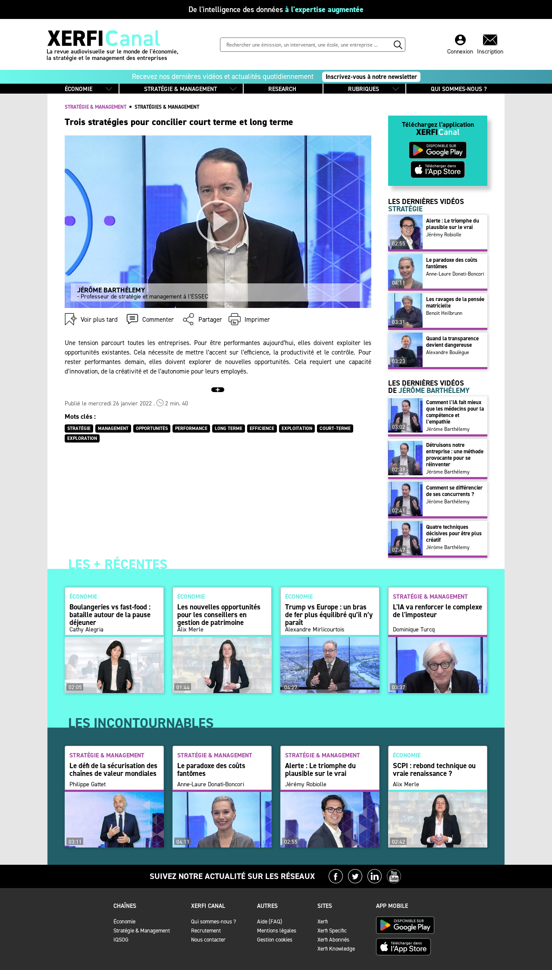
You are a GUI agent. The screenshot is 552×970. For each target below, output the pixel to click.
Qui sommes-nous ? (213, 921)
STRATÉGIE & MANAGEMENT (180, 89)
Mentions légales (276, 930)
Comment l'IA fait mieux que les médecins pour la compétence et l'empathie (455, 412)
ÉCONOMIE (78, 89)
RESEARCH (282, 89)
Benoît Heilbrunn (444, 313)
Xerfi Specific (332, 930)
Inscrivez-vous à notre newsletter (371, 76)
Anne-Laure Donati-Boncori (455, 274)
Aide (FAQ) (269, 921)
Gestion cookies (274, 939)
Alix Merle (190, 630)
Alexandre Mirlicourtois (315, 630)
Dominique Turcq (414, 630)
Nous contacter (208, 939)
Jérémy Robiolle (443, 235)
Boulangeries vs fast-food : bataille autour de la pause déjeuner (110, 614)
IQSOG (121, 939)
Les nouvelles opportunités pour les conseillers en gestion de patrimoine (218, 614)
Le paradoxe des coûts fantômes (451, 263)
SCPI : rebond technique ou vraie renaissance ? (434, 769)
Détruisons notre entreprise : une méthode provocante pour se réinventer (454, 455)
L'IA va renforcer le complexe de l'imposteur (437, 610)
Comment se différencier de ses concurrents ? (454, 490)
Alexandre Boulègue (447, 352)
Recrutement (206, 930)
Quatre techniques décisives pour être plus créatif (454, 533)
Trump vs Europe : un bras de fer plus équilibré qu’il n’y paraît (329, 614)
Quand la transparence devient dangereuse (452, 341)
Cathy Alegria (86, 630)
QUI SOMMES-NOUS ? (459, 89)
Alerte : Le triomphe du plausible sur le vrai (452, 223)
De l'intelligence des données (276, 9)
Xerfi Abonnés (333, 939)
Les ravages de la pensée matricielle (455, 302)
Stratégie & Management (141, 930)
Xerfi (322, 921)
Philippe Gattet (87, 785)
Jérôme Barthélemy (448, 429)
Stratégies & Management (167, 107)
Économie (124, 921)
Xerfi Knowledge (336, 948)
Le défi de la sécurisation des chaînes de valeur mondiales (113, 769)
